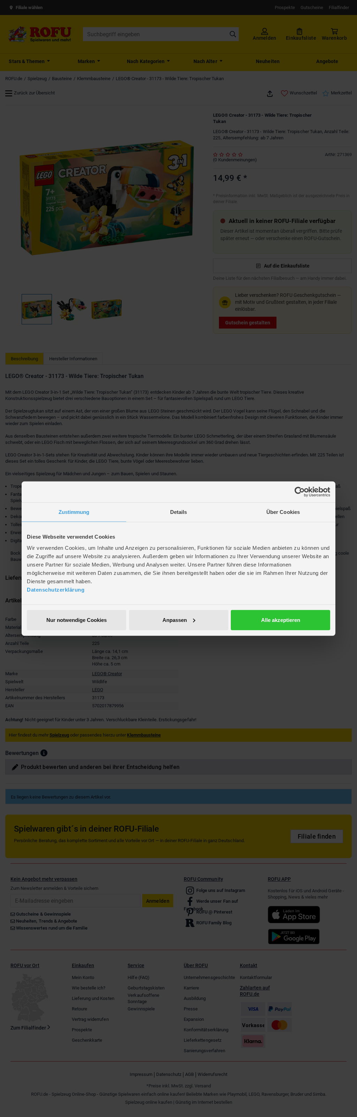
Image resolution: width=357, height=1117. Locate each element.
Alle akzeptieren (280, 620)
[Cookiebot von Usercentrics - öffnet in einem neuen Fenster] (299, 492)
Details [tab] (178, 512)
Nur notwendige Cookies (76, 620)
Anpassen (174, 620)
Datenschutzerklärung (55, 589)
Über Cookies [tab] (283, 512)
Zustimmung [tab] (74, 512)
